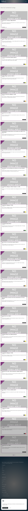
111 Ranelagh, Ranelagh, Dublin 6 (6, 223)
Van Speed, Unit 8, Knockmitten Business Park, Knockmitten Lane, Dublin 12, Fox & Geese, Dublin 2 (13, 132)
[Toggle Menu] (26, 1)
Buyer (2, 468)
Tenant (3, 472)
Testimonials (3, 486)
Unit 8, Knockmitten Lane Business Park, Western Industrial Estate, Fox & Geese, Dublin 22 (13, 298)
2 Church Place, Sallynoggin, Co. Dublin (7, 205)
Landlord (3, 470)
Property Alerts (4, 490)
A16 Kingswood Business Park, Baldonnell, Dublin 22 (9, 334)
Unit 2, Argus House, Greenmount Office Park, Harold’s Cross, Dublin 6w (12, 279)
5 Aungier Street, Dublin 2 (5, 426)
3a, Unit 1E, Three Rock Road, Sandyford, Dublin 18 (9, 57)
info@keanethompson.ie (6, 495)
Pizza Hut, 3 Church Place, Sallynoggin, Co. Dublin (9, 94)
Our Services (3, 479)
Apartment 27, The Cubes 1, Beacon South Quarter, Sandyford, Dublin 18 (12, 371)
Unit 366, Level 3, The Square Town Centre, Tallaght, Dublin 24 (11, 260)
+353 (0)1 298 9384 (5, 494)
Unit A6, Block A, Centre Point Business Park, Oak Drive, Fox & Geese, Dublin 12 (13, 168)
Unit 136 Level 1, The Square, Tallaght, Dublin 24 (9, 20)
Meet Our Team (4, 484)
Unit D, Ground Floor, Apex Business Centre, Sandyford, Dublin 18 (11, 149)
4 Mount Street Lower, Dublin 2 (6, 112)
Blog (2, 482)
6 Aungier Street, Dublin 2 (5, 408)
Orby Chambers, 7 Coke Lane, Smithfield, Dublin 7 (9, 389)
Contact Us (3, 488)
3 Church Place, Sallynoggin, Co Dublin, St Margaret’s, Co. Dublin (11, 186)
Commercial (3, 474)
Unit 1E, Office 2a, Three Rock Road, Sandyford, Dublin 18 (10, 242)
